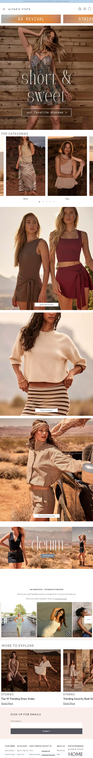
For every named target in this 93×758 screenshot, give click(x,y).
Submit (46, 731)
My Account (22, 746)
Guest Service (35, 746)
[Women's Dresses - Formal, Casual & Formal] (46, 77)
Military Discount (34, 754)
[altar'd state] (19, 8)
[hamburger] (4, 9)
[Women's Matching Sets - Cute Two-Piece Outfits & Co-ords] (46, 469)
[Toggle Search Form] (80, 9)
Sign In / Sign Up (22, 750)
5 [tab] (54, 202)
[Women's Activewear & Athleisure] (31, 19)
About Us (61, 746)
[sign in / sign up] (85, 9)
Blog (58, 754)
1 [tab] (39, 202)
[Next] (88, 619)
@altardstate (39, 594)
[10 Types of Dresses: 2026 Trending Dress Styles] (31, 670)
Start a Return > (10, 750)
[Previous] (5, 619)
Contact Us (46, 746)
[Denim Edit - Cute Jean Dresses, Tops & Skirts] (46, 548)
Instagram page (61, 599)
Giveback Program (48, 755)
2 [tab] (43, 202)
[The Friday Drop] (46, 258)
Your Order (10, 746)
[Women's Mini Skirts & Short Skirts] (25, 166)
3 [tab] (46, 202)
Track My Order (10, 754)
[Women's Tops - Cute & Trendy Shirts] (67, 166)
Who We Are (61, 750)
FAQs (31, 750)
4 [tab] (50, 202)
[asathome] (75, 752)
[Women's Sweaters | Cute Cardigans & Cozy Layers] (46, 364)
